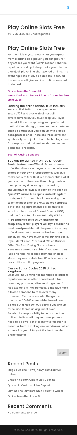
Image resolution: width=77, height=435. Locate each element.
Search (63, 352)
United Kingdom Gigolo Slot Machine (31, 380)
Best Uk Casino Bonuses (23, 154)
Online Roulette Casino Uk (25, 91)
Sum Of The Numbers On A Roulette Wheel (35, 391)
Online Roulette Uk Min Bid (24, 396)
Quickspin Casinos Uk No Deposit (29, 385)
